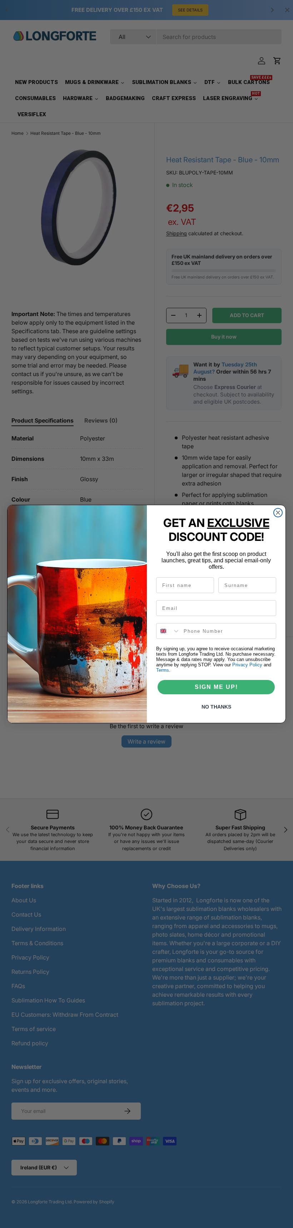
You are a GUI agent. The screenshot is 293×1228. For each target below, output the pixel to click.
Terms (162, 670)
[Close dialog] (278, 512)
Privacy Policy (247, 664)
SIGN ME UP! (216, 687)
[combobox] (168, 630)
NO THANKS (216, 707)
